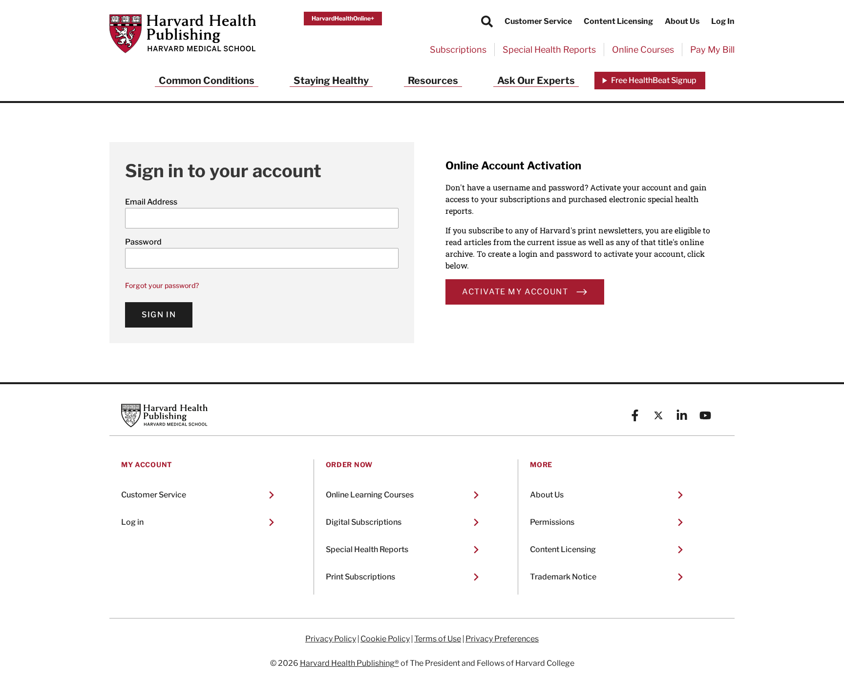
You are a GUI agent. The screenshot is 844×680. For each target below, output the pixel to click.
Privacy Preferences (502, 639)
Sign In (159, 314)
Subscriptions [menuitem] (458, 49)
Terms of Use (437, 639)
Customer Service (538, 21)
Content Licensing (618, 21)
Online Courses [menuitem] (643, 49)
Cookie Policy (385, 639)
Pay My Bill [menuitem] (712, 49)
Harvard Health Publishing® (349, 663)
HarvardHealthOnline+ (343, 18)
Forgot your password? (162, 285)
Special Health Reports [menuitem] (549, 49)
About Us (682, 21)
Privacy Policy (330, 639)
